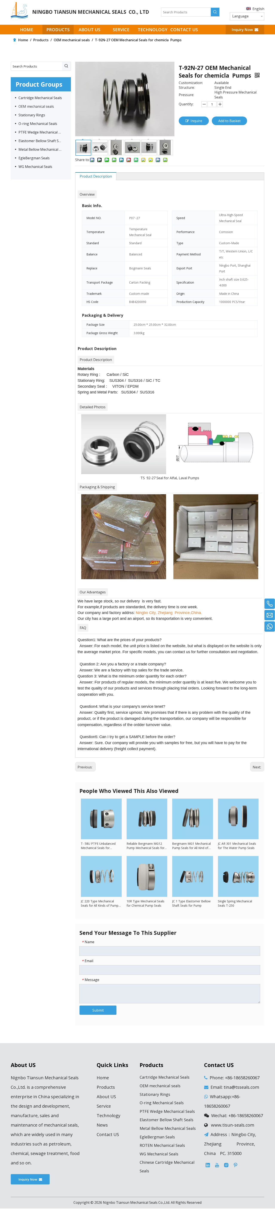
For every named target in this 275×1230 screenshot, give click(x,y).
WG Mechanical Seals (35, 166)
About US (106, 1096)
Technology (108, 1115)
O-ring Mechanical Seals (37, 123)
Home (103, 1078)
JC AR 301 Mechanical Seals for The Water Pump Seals (237, 845)
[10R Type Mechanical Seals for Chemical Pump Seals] (147, 876)
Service (104, 1106)
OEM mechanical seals (36, 106)
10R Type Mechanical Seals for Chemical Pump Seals (145, 903)
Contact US (108, 1134)
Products (106, 1087)
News (102, 1125)
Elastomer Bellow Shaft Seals (41, 140)
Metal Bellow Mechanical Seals (42, 149)
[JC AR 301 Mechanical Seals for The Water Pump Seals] (238, 819)
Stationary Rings (31, 115)
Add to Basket (229, 120)
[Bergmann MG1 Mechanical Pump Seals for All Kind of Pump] (192, 819)
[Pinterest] (235, 1165)
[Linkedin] (207, 1165)
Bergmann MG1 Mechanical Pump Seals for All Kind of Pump (191, 845)
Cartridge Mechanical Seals (40, 97)
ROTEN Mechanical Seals (162, 1145)
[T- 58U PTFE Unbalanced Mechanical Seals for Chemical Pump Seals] (101, 819)
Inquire (196, 120)
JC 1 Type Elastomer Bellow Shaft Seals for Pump (191, 903)
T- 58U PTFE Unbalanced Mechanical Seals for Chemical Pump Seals (98, 845)
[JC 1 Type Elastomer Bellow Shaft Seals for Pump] (192, 876)
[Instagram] (226, 1165)
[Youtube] (217, 1165)
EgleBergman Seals (34, 158)
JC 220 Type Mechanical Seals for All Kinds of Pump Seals (99, 903)
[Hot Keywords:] (215, 12)
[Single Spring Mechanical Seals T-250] (238, 876)
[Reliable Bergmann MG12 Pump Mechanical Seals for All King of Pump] (147, 819)
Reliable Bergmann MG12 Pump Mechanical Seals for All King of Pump (145, 845)
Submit (98, 1010)
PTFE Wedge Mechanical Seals (42, 132)
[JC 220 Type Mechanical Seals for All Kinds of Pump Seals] (101, 876)
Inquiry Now (243, 29)
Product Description (96, 176)
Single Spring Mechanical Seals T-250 (235, 903)
